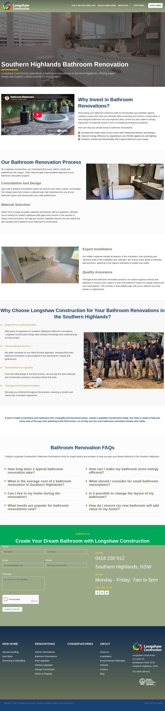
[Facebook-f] (97, 593)
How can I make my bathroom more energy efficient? (124, 470)
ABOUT (105, 643)
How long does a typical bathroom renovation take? (35, 470)
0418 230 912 (143, 671)
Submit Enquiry (12, 609)
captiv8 (160, 703)
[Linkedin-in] (107, 593)
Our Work (139, 5)
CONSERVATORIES (80, 643)
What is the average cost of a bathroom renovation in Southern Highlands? (39, 483)
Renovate (123, 5)
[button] (41, 470)
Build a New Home (107, 5)
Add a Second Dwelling (84, 5)
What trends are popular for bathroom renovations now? (38, 507)
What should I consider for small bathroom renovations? (123, 483)
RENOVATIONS (45, 643)
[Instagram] (102, 593)
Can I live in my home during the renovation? (34, 495)
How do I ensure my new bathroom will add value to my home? (124, 507)
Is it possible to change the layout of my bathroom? (121, 495)
